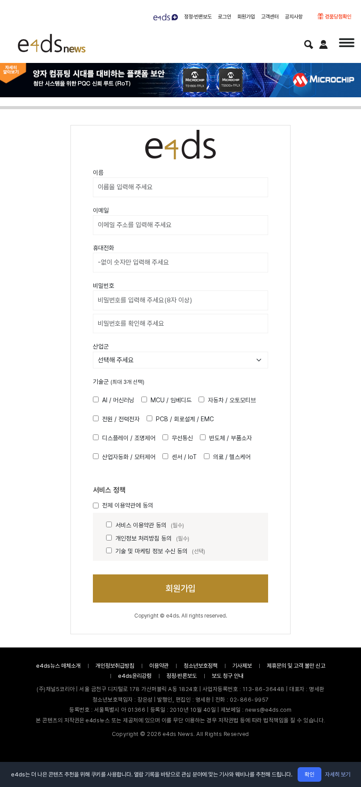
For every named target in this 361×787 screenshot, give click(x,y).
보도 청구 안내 (227, 676)
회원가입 (246, 17)
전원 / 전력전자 (121, 419)
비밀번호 (103, 285)
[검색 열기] (308, 44)
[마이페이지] (323, 44)
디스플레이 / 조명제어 (128, 437)
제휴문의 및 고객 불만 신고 (296, 665)
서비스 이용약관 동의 (149, 525)
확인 (309, 774)
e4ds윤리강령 (134, 676)
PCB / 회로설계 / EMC (185, 419)
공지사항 (293, 17)
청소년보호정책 (200, 665)
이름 (98, 172)
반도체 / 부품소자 (230, 437)
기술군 (118, 381)
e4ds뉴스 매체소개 (58, 665)
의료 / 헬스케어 (231, 456)
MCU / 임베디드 (171, 400)
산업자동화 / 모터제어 (128, 456)
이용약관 (159, 665)
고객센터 (270, 17)
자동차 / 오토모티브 (232, 400)
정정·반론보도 (198, 17)
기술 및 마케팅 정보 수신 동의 (160, 551)
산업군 (101, 346)
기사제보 (242, 665)
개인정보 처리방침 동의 (152, 538)
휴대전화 (103, 247)
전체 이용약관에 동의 (127, 505)
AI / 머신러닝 (118, 400)
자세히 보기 (337, 774)
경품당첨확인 (337, 17)
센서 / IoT (184, 456)
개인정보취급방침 (115, 665)
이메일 (101, 210)
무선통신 (182, 437)
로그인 (224, 17)
